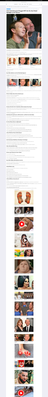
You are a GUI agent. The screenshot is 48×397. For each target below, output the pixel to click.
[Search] (39, 4)
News (19, 4)
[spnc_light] (41, 4)
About (27, 4)
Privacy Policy (30, 4)
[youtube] (41, 0)
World (25, 4)
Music (22, 4)
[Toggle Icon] (6, 4)
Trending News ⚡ (16, 4)
